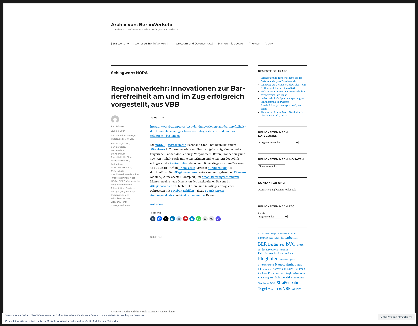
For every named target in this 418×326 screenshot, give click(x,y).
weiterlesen (157, 204)
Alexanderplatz (272, 233)
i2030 (299, 265)
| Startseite (118, 43)
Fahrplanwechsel (268, 253)
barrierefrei (117, 135)
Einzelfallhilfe (118, 157)
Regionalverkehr (120, 138)
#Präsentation (179, 163)
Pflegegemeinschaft (122, 184)
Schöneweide (297, 277)
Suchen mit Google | (231, 43)
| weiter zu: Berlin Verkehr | (150, 43)
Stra (272, 283)
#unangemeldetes (162, 195)
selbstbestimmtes (120, 198)
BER (262, 244)
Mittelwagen (118, 171)
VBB (132, 138)
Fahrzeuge (130, 135)
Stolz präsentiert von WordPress (159, 311)
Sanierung (263, 277)
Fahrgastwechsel (120, 160)
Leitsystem (117, 164)
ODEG (122, 181)
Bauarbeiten (289, 238)
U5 (276, 289)
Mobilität (267, 269)
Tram (270, 289)
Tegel (262, 289)
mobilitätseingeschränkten (125, 174)
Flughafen (268, 258)
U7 (280, 289)
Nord (290, 268)
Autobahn (284, 233)
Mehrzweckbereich (121, 167)
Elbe (129, 157)
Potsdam (274, 273)
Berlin (273, 244)
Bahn (293, 233)
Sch (271, 277)
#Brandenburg (217, 167)
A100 (261, 233)
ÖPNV (296, 289)
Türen (124, 201)
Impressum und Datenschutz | (193, 43)
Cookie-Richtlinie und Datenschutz (102, 321)
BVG (291, 244)
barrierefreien (118, 147)
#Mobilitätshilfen (182, 190)
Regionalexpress (130, 191)
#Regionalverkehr (162, 186)
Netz (132, 177)
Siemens (115, 201)
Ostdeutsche (133, 181)
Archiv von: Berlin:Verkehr (142, 24)
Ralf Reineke (117, 126)
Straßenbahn (288, 282)
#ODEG (160, 144)
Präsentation (118, 188)
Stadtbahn (263, 283)
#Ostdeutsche (177, 144)
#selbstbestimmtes (192, 195)
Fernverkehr (286, 253)
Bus (282, 244)
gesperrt (293, 259)
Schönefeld (282, 277)
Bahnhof (263, 237)
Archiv (261, 213)
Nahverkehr (279, 268)
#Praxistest (157, 149)
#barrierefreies (214, 190)
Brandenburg (118, 153)
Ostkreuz (300, 268)
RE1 (282, 273)
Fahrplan (284, 250)
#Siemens (239, 172)
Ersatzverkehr (270, 249)
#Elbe (191, 167)
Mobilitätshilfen (120, 177)
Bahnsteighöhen (120, 143)
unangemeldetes (120, 205)
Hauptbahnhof (285, 264)
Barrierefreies (118, 150)
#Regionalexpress (185, 172)
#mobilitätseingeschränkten (220, 177)
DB (259, 250)
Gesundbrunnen (266, 265)
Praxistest (131, 188)
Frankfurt (284, 260)
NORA (114, 181)
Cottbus (301, 245)
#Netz (182, 167)
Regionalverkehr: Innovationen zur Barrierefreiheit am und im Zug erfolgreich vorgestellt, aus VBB (178, 96)
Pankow (262, 273)
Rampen (115, 191)
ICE (259, 269)
